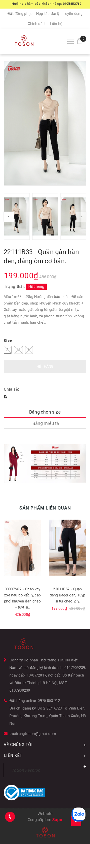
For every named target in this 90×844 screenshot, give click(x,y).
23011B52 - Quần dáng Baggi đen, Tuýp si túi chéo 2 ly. (67, 595)
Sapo (57, 819)
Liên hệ (56, 23)
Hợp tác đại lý (48, 13)
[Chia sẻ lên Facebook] (5, 396)
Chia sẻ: (11, 389)
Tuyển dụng (72, 13)
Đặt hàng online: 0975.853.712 (35, 700)
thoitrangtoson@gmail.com (33, 733)
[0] (79, 41)
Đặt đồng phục (20, 13)
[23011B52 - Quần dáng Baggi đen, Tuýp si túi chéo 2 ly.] (67, 548)
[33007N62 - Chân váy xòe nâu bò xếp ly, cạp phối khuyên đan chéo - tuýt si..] (22, 548)
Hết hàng (45, 366)
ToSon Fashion (26, 770)
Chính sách (37, 23)
